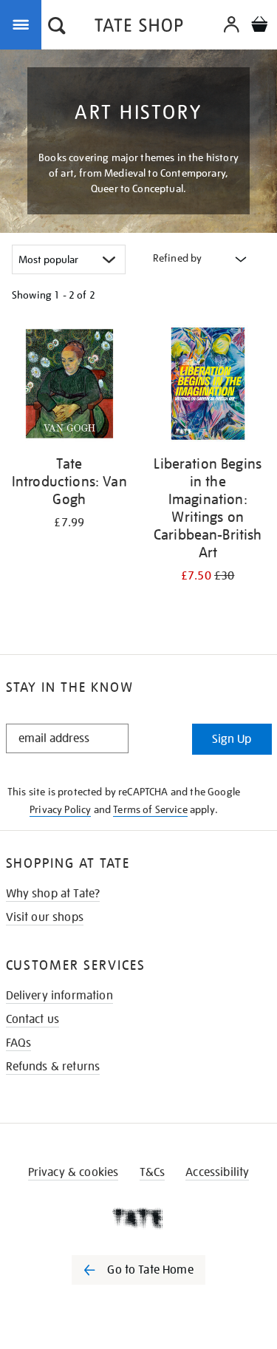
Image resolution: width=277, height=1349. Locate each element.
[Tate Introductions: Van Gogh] (69, 386)
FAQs (19, 1043)
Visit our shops (44, 917)
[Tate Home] (138, 1218)
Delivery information (59, 995)
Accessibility (217, 1172)
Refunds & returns (53, 1066)
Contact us (33, 1019)
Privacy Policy (60, 809)
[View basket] (259, 26)
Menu (23, 23)
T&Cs (152, 1172)
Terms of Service (150, 809)
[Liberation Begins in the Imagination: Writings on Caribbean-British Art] (208, 386)
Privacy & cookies (73, 1172)
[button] (56, 27)
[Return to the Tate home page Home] (139, 27)
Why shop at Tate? (53, 893)
